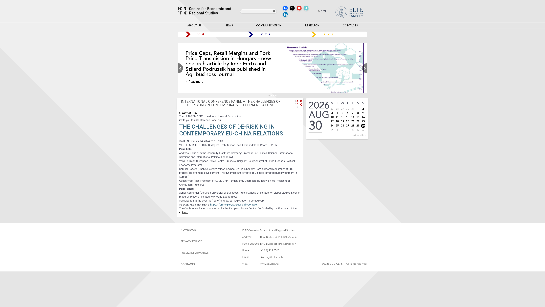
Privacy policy (191, 241)
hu (318, 11)
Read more (196, 81)
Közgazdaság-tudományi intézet (272, 34)
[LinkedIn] (285, 14)
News (229, 25)
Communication (269, 25)
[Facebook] (285, 8)
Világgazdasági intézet (208, 34)
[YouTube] (299, 8)
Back (185, 212)
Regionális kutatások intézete (336, 34)
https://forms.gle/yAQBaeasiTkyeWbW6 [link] (233, 204)
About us (194, 25)
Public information (195, 252)
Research (312, 25)
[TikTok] (306, 8)
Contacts (350, 25)
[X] (292, 8)
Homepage (188, 229)
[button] (364, 68)
